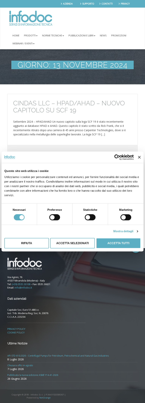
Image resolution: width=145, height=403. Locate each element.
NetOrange (45, 397)
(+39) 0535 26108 (21, 284)
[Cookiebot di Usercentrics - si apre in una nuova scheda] (117, 157)
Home (15, 35)
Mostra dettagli (123, 231)
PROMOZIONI (118, 35)
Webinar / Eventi (22, 43)
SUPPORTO (88, 3)
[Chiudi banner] (139, 157)
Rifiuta (26, 243)
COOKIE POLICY (16, 332)
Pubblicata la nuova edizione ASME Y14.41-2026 (32, 375)
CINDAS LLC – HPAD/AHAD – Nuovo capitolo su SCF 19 (69, 106)
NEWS (103, 35)
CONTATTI (107, 3)
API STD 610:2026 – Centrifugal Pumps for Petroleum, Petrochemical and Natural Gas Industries (58, 355)
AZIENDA (68, 3)
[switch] (54, 217)
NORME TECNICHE (52, 35)
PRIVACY (125, 3)
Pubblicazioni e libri (81, 35)
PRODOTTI (30, 35)
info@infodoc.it (23, 287)
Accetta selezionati (72, 243)
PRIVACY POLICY (16, 329)
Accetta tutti (118, 243)
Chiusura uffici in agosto (20, 365)
